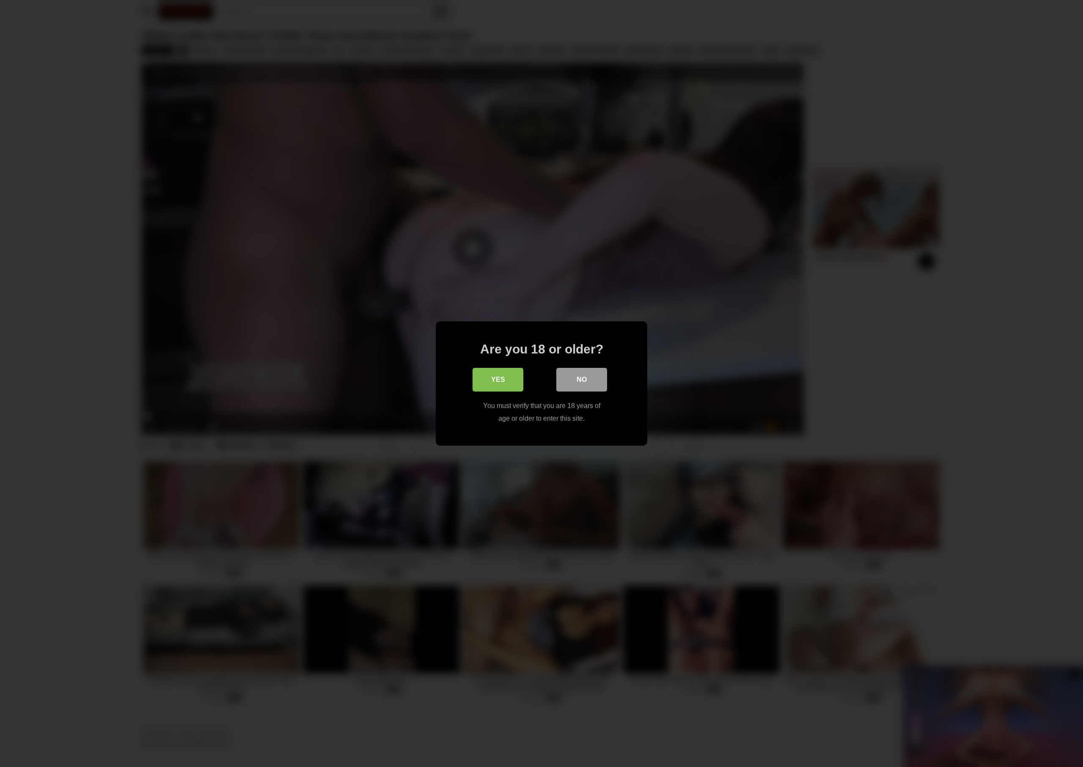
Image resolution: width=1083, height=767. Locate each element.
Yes (498, 379)
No (582, 379)
